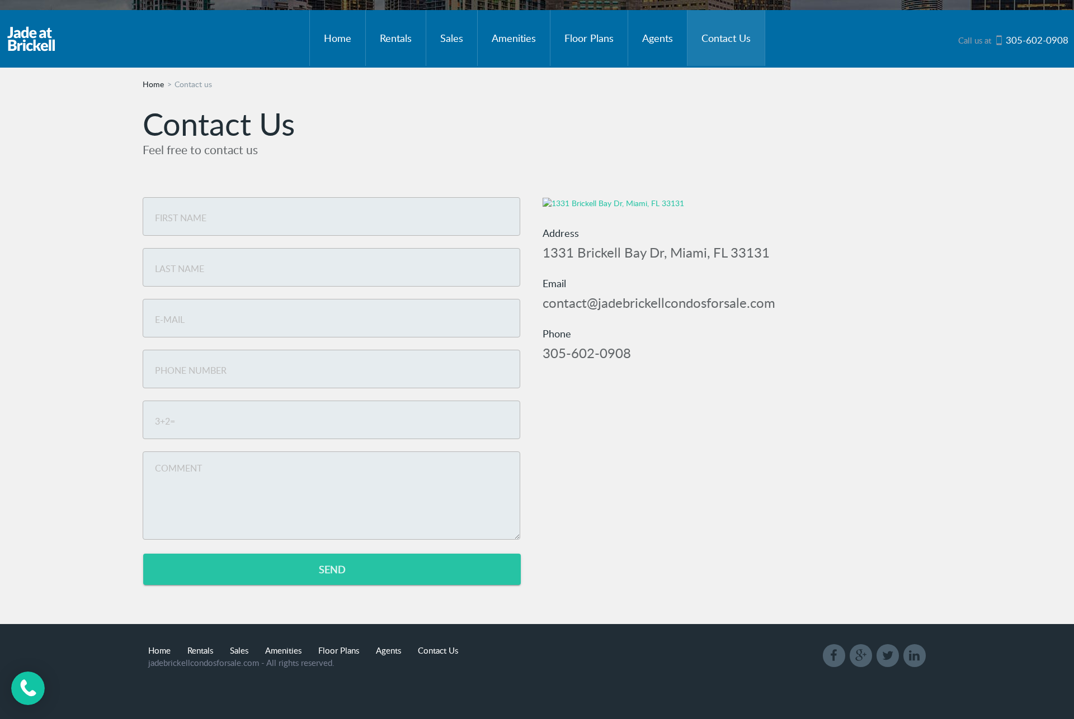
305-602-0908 (587, 353)
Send (332, 569)
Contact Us (726, 38)
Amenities (514, 38)
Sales (451, 38)
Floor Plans (589, 38)
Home (337, 38)
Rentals (396, 38)
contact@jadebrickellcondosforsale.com (659, 302)
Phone (557, 333)
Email (554, 283)
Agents (657, 38)
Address (561, 233)
